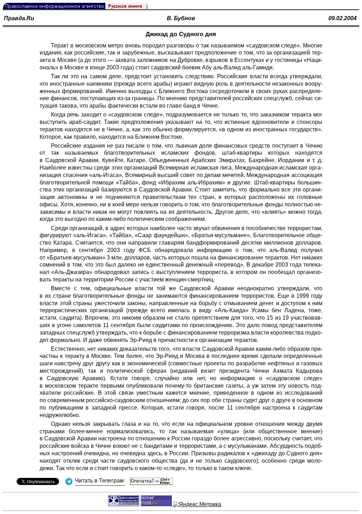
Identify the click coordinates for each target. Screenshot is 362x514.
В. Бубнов (181, 18)
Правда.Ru (19, 18)
